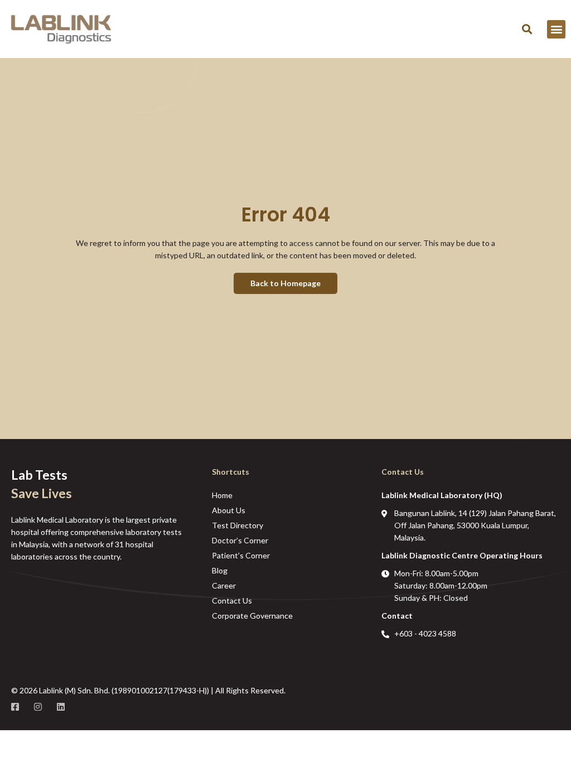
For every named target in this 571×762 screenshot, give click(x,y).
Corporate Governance (252, 615)
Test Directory (237, 525)
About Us (228, 510)
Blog (220, 570)
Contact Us (232, 600)
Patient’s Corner (241, 555)
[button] (526, 29)
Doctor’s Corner (240, 540)
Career (224, 585)
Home (222, 495)
